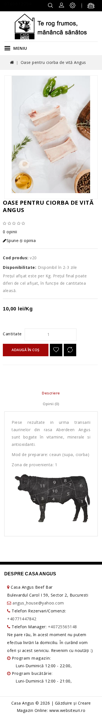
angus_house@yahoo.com (38, 603)
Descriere (51, 393)
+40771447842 (21, 618)
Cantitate (12, 333)
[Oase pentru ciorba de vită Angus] (51, 134)
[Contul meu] (61, 4)
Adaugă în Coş (26, 349)
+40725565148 (62, 626)
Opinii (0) (51, 403)
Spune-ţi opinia (21, 240)
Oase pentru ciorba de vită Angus (53, 62)
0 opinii (10, 231)
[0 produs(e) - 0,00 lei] (92, 6)
